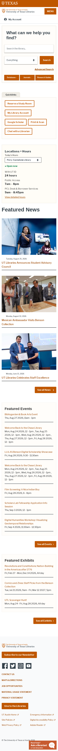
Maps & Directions (12, 680)
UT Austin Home (9, 715)
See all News (44, 390)
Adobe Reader (36, 725)
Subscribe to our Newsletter (19, 655)
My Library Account (18, 113)
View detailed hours (15, 197)
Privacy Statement (12, 698)
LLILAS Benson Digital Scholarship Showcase (28, 452)
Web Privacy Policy (10, 725)
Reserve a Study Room (19, 103)
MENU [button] (50, 11)
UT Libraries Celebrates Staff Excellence (25, 377)
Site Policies (7, 720)
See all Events (44, 544)
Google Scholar (15, 122)
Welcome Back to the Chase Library (23, 428)
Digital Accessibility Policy (41, 720)
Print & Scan (37, 122)
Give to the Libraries (15, 706)
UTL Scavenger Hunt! (16, 600)
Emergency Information (41, 715)
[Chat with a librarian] (43, 745)
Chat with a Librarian (18, 131)
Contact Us (8, 674)
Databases (11, 77)
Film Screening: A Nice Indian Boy (22, 489)
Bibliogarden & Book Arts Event (21, 414)
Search (47, 60)
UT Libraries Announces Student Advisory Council (27, 264)
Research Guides (44, 77)
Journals (27, 77)
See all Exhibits (44, 620)
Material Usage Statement (17, 692)
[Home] (18, 11)
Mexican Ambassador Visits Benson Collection (23, 322)
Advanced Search (44, 69)
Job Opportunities (12, 686)
